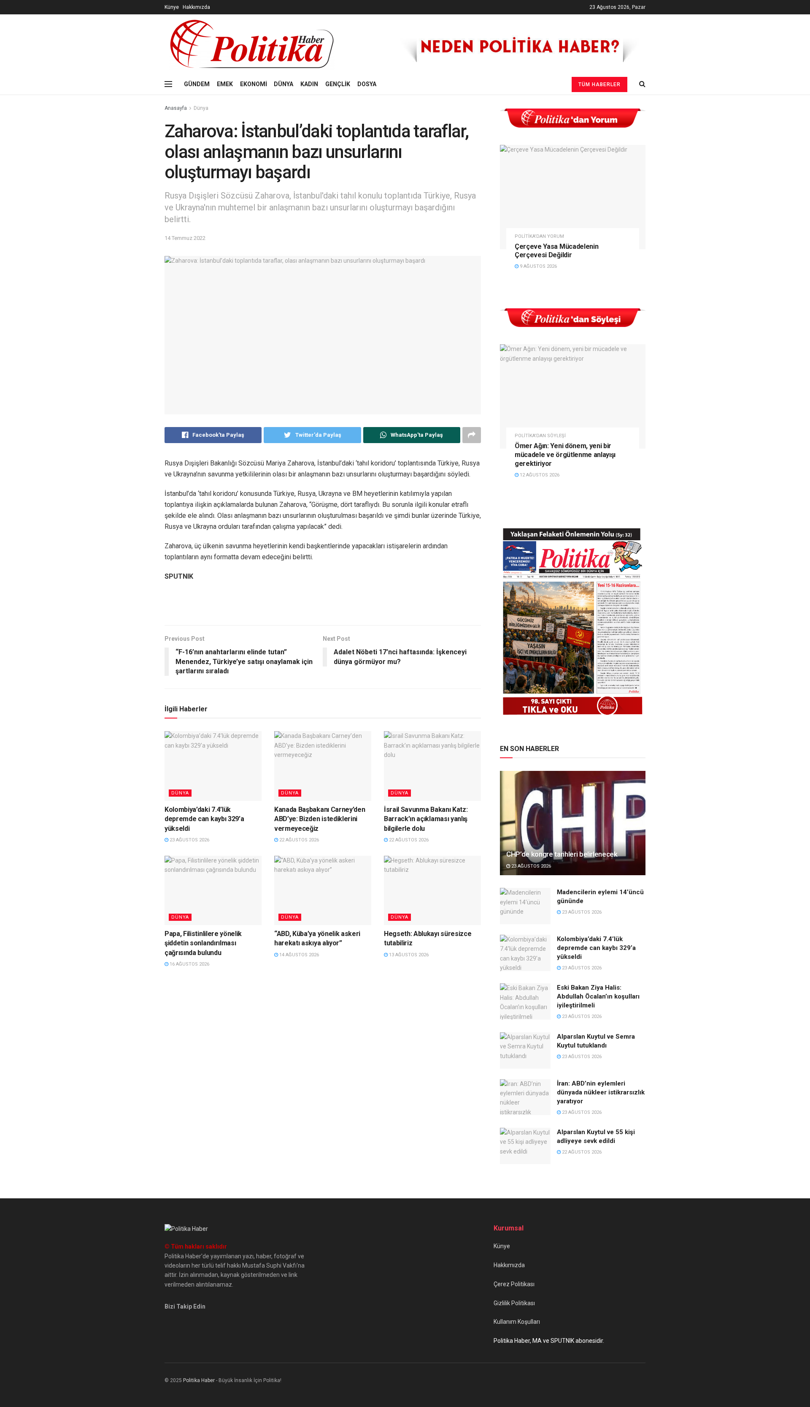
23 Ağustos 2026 (188, 840)
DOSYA (366, 84)
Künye (172, 7)
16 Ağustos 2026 (188, 964)
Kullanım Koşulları (517, 1321)
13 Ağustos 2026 (408, 955)
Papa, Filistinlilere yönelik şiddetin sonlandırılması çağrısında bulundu (203, 943)
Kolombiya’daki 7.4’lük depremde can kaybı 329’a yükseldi (204, 819)
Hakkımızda (196, 7)
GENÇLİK (337, 84)
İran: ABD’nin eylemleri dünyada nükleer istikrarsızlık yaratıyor (601, 1092)
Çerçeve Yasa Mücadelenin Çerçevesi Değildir (556, 250)
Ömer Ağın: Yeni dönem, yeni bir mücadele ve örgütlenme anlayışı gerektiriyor (565, 455)
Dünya (201, 108)
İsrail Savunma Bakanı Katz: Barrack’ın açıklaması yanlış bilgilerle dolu (425, 819)
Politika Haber (199, 1380)
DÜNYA (283, 84)
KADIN (309, 84)
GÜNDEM (197, 84)
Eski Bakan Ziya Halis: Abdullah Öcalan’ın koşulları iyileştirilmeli (598, 996)
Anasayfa (176, 108)
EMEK (225, 84)
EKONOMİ (253, 84)
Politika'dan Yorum (539, 236)
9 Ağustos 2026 (537, 266)
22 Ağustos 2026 (298, 840)
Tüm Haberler (599, 84)
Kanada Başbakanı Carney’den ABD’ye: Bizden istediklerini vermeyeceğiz (319, 819)
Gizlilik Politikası (514, 1303)
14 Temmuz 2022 (185, 238)
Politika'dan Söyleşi (540, 435)
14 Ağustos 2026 (298, 955)
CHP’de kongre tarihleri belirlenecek (562, 854)
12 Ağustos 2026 (538, 475)
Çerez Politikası (514, 1284)
